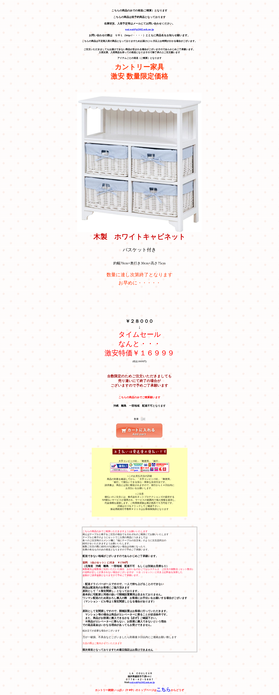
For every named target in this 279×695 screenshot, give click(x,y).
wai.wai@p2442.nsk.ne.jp (142, 682)
